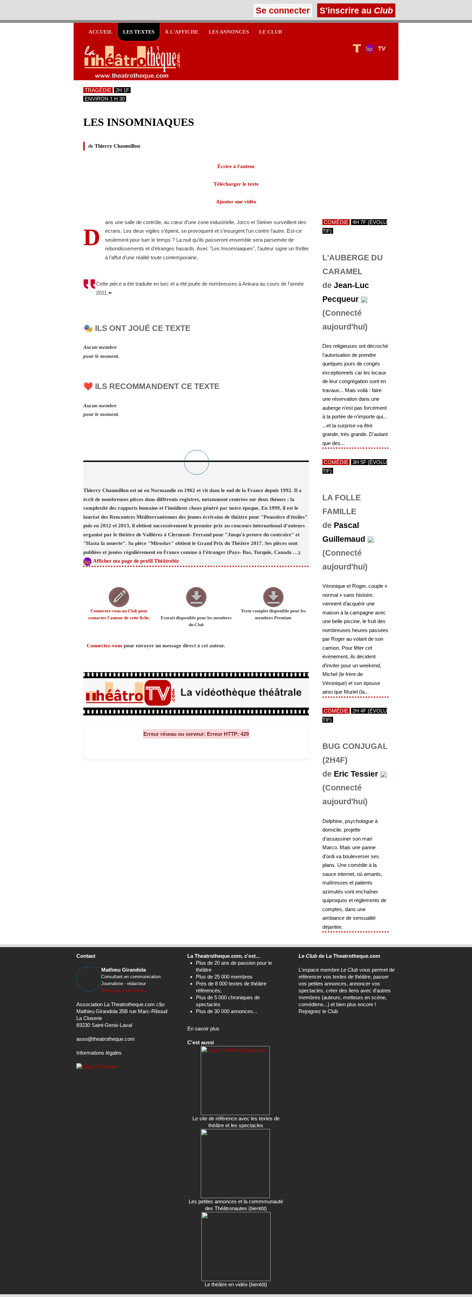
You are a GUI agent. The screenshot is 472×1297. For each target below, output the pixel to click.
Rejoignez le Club (318, 1011)
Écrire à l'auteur (236, 166)
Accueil (100, 32)
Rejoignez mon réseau (123, 990)
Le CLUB (270, 32)
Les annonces (229, 32)
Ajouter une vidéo (236, 201)
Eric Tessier (356, 774)
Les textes (138, 32)
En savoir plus (203, 1028)
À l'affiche (181, 32)
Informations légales (99, 1053)
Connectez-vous (104, 645)
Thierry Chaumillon (117, 146)
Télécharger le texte (236, 184)
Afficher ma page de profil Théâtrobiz (136, 561)
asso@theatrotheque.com (105, 1039)
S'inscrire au (355, 10)
